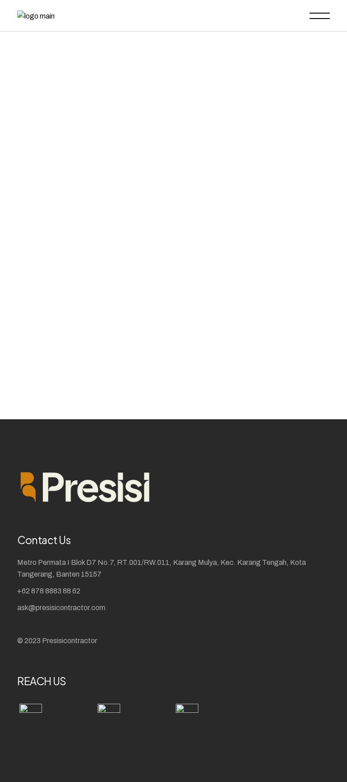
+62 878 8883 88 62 (48, 591)
